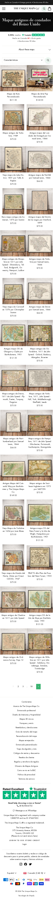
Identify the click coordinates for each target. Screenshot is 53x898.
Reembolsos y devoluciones (26, 727)
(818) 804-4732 (26, 806)
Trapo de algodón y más (26, 749)
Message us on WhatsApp (26, 810)
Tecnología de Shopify (26, 895)
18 (31, 687)
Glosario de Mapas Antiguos (26, 766)
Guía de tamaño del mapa (26, 732)
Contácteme (27, 702)
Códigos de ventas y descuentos (26, 753)
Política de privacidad (26, 775)
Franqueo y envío (26, 723)
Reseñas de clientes (26, 757)
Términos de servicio (26, 779)
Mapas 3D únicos (27, 719)
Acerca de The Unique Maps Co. (26, 706)
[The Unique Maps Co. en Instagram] (20, 864)
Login (25, 844)
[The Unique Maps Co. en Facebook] (25, 864)
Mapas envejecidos (26, 740)
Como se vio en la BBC (26, 770)
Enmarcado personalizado (26, 745)
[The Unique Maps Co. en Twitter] (30, 864)
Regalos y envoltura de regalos (26, 762)
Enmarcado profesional (26, 710)
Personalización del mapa (26, 736)
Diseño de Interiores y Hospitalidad (27, 715)
